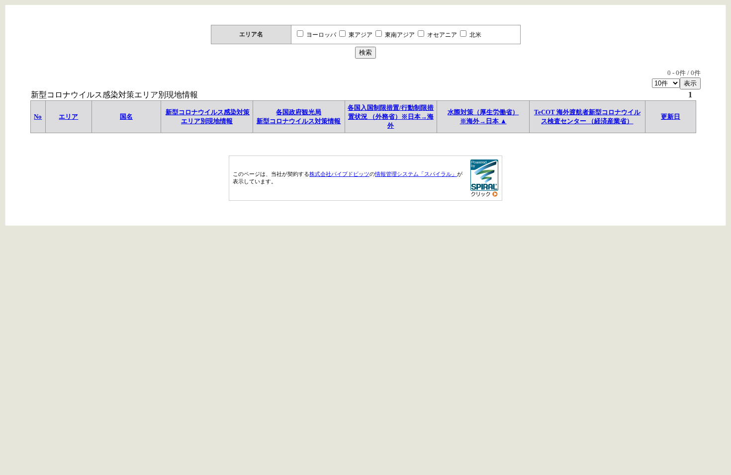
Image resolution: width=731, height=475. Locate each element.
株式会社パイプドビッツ (339, 174)
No (38, 116)
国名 (126, 116)
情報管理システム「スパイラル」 (416, 174)
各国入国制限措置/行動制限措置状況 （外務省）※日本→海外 (391, 116)
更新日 (670, 116)
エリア (68, 116)
